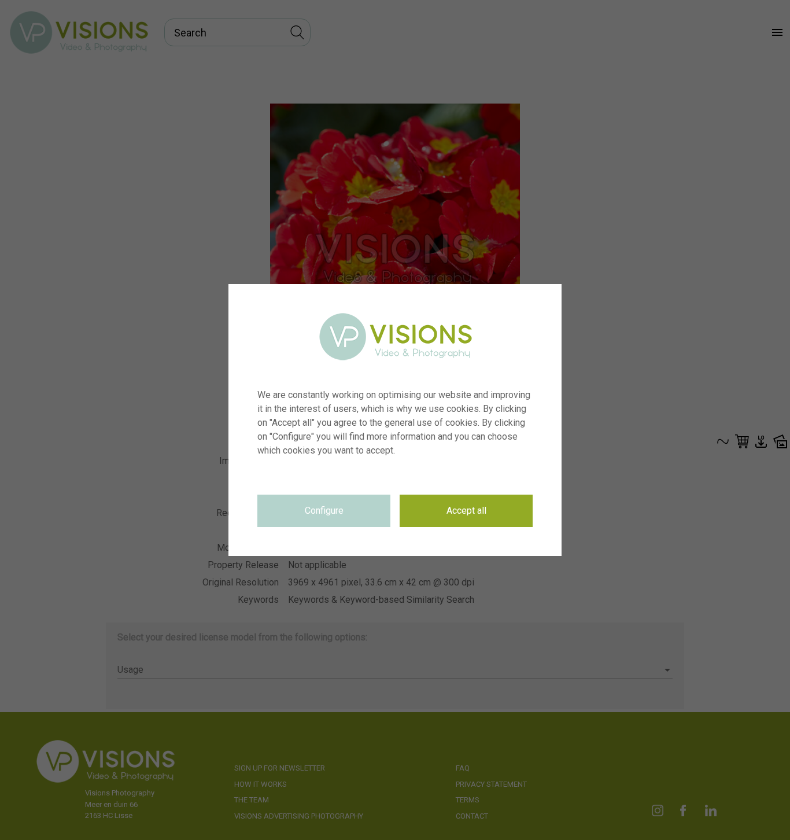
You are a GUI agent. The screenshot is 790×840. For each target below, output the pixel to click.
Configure (324, 510)
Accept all (466, 510)
